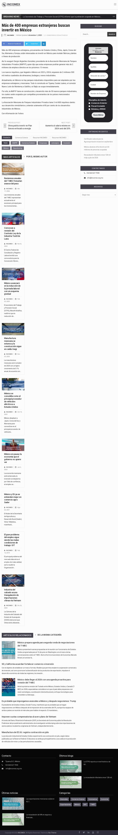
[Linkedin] (43, 44)
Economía (104, 799)
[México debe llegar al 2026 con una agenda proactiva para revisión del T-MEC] (8, 687)
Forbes (21, 113)
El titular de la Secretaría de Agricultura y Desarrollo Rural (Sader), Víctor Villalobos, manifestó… (13, 519)
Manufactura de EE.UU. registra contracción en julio (25, 732)
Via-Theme (52, 833)
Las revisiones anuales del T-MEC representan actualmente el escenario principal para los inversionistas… (12, 200)
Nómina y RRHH (98, 109)
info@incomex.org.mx (95, 178)
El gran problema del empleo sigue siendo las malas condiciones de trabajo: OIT (11, 540)
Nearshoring (17, 148)
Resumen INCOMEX (40, 138)
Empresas (43, 143)
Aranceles (64, 799)
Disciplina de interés (97, 100)
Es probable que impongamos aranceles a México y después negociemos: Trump (39, 701)
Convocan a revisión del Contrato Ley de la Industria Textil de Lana (12, 233)
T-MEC (92, 804)
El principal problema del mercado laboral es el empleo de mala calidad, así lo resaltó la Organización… (13, 562)
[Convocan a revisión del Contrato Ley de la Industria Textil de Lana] (13, 219)
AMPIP (14, 143)
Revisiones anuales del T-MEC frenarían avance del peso (13, 181)
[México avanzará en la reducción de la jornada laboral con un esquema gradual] (13, 274)
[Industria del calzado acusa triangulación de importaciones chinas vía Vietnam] (13, 580)
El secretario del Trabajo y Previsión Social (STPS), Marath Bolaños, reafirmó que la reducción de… (13, 310)
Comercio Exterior (21, 138)
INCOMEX (10, 35)
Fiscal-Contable (98, 106)
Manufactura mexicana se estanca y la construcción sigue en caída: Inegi (12, 343)
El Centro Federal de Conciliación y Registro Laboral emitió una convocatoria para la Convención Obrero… (12, 255)
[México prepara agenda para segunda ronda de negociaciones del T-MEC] (8, 650)
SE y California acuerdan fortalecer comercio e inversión (28, 664)
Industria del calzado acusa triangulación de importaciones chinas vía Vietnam (12, 595)
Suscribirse (98, 115)
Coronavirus (92, 799)
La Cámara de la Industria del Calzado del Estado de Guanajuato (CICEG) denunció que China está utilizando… (13, 617)
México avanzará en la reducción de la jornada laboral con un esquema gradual (12, 288)
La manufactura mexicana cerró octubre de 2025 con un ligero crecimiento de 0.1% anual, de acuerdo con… (12, 365)
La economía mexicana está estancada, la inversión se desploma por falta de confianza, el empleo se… (12, 478)
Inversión (67, 143)
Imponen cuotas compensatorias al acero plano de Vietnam (29, 717)
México (6, 148)
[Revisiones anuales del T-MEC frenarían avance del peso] (13, 169)
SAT (85, 804)
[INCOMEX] (11, 4)
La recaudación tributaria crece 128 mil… (98, 777)
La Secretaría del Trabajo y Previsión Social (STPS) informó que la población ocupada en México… (62, 17)
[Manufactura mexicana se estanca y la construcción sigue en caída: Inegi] (13, 329)
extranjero (55, 143)
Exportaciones (65, 804)
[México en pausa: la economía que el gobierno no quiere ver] (13, 445)
